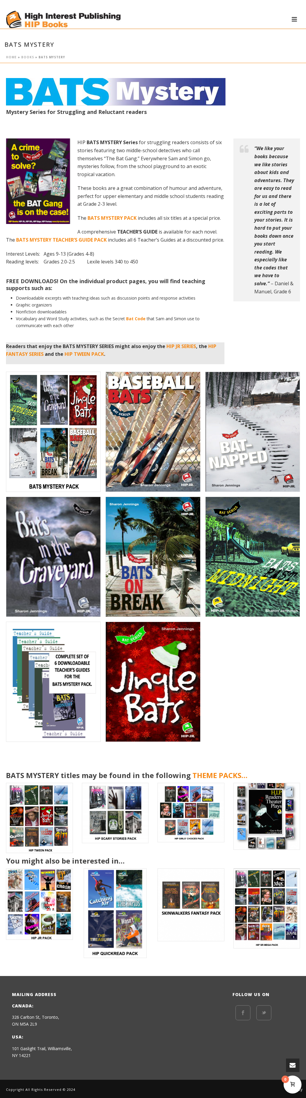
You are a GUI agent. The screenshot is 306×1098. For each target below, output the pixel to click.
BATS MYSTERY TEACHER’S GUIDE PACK (61, 240)
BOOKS (27, 57)
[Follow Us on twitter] (263, 1012)
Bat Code (136, 318)
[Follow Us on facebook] (242, 1012)
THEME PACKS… (219, 775)
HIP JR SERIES (181, 346)
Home (11, 57)
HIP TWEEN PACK (84, 354)
